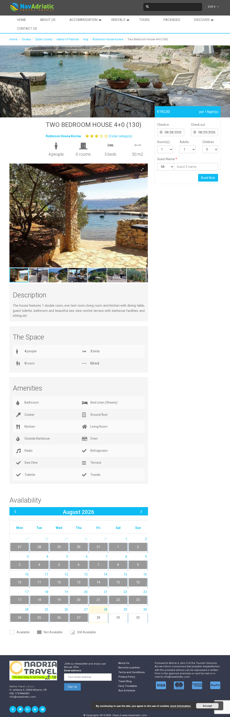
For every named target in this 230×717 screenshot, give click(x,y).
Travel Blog (125, 681)
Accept (207, 706)
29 (118, 617)
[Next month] (141, 511)
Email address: (73, 670)
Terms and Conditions (131, 672)
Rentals (118, 20)
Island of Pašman (68, 39)
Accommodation (83, 20)
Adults (184, 142)
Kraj (85, 39)
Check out (198, 124)
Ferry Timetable (127, 686)
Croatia (26, 39)
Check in (163, 124)
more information (180, 706)
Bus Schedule (126, 690)
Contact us (27, 29)
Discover (202, 20)
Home (21, 20)
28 (98, 617)
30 (138, 617)
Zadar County (43, 39)
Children (208, 142)
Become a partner (129, 667)
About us (47, 20)
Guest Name (167, 159)
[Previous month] (15, 511)
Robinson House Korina (108, 39)
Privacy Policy (126, 676)
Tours (144, 20)
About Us (123, 663)
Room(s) (163, 142)
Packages (172, 20)
